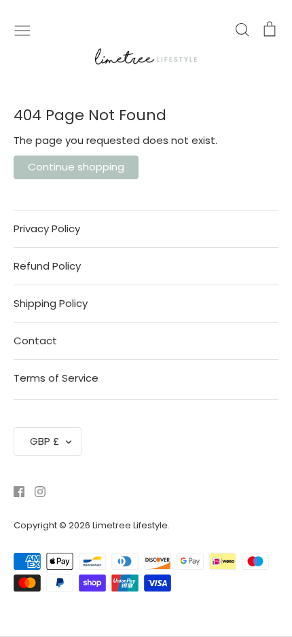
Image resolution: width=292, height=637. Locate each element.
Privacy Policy (47, 228)
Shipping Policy (51, 303)
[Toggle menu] (22, 29)
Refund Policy (47, 266)
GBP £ (44, 441)
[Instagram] (34, 491)
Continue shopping (76, 167)
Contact (35, 340)
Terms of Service (56, 378)
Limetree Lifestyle (130, 525)
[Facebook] (13, 491)
